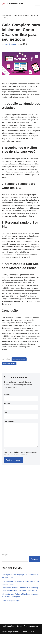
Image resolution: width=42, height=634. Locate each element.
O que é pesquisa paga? (10, 600)
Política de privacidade (10, 632)
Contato (24, 632)
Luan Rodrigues (10, 44)
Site (5, 412)
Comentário (9, 422)
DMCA (33, 632)
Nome (7, 394)
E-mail (7, 403)
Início (3, 15)
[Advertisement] (18, 515)
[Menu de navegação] (37, 4)
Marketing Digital (19, 359)
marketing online (9, 363)
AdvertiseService (9, 626)
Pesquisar (5, 555)
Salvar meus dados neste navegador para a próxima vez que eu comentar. (20, 453)
